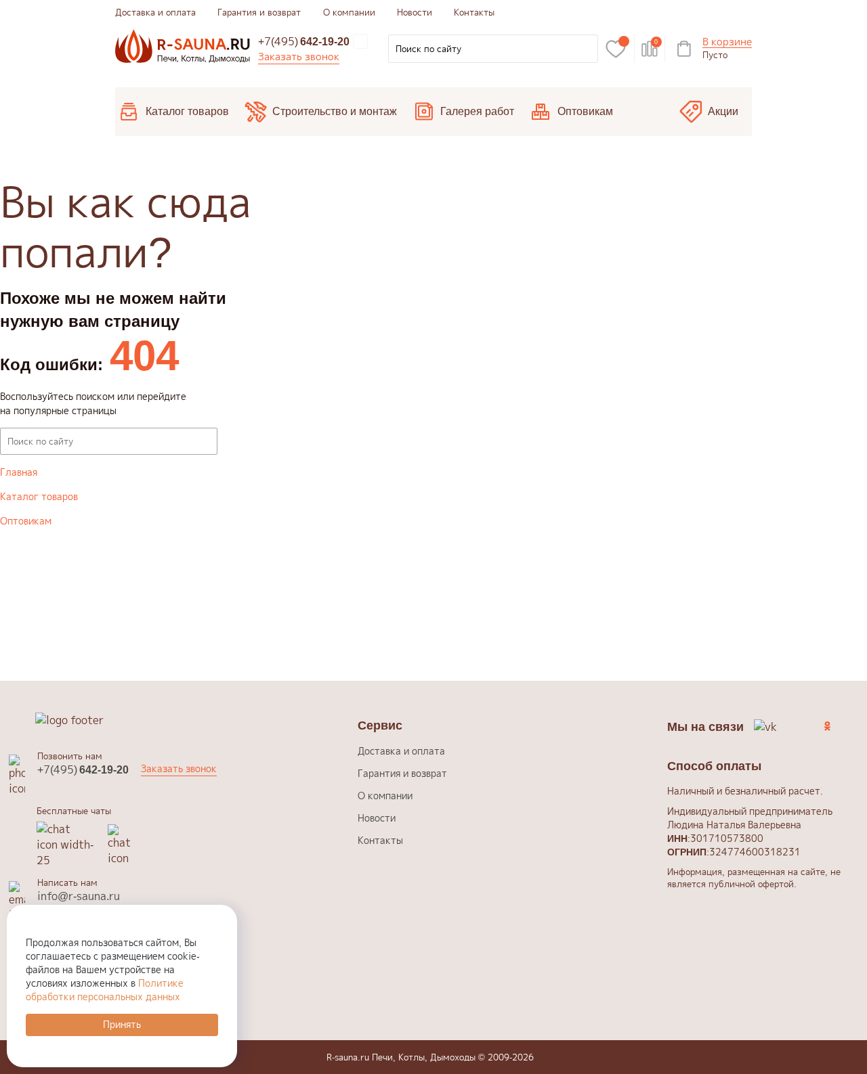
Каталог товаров (187, 111)
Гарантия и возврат (259, 12)
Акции (723, 111)
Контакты (474, 12)
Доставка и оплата (155, 12)
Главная (18, 472)
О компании (349, 12)
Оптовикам (585, 111)
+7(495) (304, 41)
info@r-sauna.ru (78, 896)
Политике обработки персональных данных (105, 990)
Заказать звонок (298, 56)
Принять (122, 1024)
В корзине (727, 42)
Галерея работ (477, 111)
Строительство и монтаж (334, 111)
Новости (414, 12)
